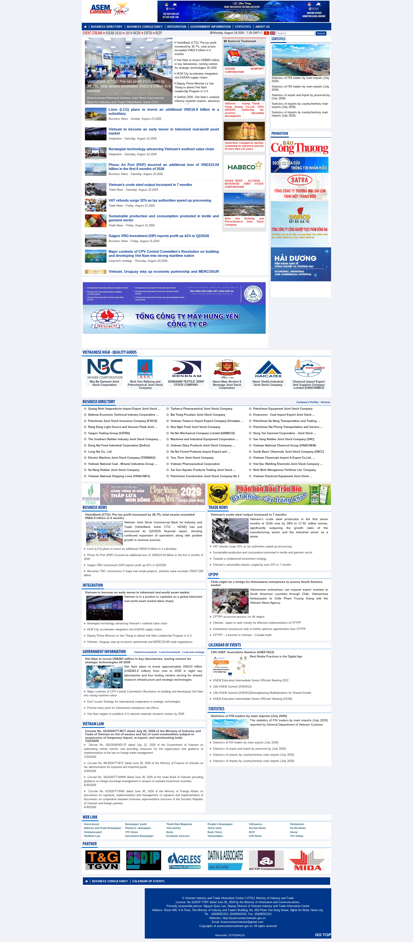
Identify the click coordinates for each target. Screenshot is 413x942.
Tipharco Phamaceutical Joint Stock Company (201, 408)
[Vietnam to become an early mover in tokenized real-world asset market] (95, 133)
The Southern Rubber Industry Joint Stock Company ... (125, 439)
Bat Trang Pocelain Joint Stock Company (198, 414)
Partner (90, 844)
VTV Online (296, 836)
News (169, 832)
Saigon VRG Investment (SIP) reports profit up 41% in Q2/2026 (159, 236)
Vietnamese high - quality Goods (110, 352)
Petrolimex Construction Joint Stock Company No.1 (205, 476)
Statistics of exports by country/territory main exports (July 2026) (253, 754)
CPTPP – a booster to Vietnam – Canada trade (242, 635)
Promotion (279, 134)
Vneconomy (173, 828)
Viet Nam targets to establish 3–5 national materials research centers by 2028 (135, 713)
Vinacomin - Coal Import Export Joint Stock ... (284, 414)
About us (262, 26)
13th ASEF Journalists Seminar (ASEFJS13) (242, 652)
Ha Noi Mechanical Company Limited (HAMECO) (203, 433)
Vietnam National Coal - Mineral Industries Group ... (122, 464)
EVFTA (148, 33)
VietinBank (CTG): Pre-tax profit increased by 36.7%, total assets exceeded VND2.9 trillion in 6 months (129, 86)
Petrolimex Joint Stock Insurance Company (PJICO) (122, 421)
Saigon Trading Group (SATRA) (109, 433)
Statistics (243, 26)
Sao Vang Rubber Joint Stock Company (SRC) (283, 439)
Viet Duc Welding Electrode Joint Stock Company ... (288, 464)
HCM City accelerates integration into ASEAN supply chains (124, 629)
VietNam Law (92, 836)
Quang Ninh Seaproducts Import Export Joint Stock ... (124, 408)
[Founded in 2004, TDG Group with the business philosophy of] (244, 89)
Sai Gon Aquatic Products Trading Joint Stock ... (203, 470)
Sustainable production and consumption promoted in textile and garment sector (262, 552)
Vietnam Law (93, 724)
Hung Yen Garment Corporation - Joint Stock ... (284, 433)
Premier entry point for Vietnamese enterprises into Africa (123, 707)
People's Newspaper (220, 824)
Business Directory (107, 26)
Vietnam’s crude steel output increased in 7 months (150, 185)
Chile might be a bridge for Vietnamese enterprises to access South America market (266, 583)
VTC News (131, 832)
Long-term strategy (193, 652)
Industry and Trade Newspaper (102, 828)
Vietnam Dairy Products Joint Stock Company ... (203, 445)
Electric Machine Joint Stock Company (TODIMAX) (121, 457)
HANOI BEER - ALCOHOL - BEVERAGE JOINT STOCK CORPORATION (244, 183)
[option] (104, 373)
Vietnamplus (215, 836)
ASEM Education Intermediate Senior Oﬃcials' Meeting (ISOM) (252, 698)
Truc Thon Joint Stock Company (192, 457)
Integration (176, 26)
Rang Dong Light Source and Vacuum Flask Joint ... (122, 427)
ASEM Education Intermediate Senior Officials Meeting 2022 (250, 680)
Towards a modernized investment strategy (240, 558)
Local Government (169, 652)
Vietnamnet (297, 824)
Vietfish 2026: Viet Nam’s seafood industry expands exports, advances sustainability (197, 100)
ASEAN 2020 (114, 33)
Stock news (215, 828)
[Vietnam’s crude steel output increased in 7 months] (95, 189)
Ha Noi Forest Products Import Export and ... (200, 451)
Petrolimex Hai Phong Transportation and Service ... (288, 427)
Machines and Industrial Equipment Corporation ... (204, 439)
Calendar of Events (224, 645)
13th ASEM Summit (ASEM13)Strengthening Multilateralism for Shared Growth (262, 692)
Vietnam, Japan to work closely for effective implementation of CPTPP (257, 622)
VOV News (255, 836)
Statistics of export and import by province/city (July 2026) (249, 748)
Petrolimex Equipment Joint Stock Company (283, 408)
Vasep (293, 832)
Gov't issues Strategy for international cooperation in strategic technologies (133, 701)
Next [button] (328, 376)
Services (325, 402)
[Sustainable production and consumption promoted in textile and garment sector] (95, 220)
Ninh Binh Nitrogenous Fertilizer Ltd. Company (284, 470)
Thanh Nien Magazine (179, 824)
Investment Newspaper (139, 836)
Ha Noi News (298, 828)
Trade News (218, 507)
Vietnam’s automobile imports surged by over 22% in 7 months (252, 564)
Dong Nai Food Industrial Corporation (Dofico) (119, 445)
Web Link (90, 817)
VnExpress (255, 824)
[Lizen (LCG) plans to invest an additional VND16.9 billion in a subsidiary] (95, 113)
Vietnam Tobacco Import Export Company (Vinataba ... (207, 421)
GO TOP (323, 935)
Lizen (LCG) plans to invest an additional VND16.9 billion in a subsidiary (132, 548)
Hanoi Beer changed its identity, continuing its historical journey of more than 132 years (244, 146)
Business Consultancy (145, 26)
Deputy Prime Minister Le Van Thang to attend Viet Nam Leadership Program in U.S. (194, 87)
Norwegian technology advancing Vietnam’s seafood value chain (161, 149)
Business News (95, 507)
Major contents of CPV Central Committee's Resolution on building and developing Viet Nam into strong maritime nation (164, 253)
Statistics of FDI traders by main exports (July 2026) (245, 742)
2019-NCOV (132, 33)
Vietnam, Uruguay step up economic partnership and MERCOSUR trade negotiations (140, 641)
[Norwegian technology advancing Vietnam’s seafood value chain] (95, 153)
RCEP (159, 33)
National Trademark (241, 41)
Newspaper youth (136, 824)
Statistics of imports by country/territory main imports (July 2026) (253, 761)
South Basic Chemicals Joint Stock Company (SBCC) (288, 451)
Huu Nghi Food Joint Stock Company (195, 427)
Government (91, 824)
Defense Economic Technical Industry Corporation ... (123, 414)
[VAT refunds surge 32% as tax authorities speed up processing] (95, 204)
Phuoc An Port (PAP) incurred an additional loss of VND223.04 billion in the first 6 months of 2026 (164, 167)
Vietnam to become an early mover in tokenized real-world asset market (137, 592)
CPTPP (213, 575)
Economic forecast (178, 836)
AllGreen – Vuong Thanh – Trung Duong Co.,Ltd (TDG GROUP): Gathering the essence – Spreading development (244, 110)
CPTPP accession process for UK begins (239, 616)
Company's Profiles (307, 402)
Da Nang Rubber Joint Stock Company (113, 470)
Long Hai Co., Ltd (100, 451)
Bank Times (215, 832)
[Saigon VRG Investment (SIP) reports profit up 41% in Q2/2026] (95, 240)
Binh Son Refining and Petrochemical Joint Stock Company (244, 221)
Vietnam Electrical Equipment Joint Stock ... (282, 476)
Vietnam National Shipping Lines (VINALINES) (119, 476)
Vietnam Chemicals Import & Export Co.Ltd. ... (284, 457)
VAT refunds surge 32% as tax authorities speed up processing (160, 200)
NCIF (252, 832)
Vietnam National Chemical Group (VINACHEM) (284, 445)
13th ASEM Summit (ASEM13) (232, 686)
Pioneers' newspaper (138, 828)
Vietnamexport (93, 832)
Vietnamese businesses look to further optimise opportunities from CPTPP (259, 629)
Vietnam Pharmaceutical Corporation (195, 464)
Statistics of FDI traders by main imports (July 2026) (249, 716)
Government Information (210, 26)
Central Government (145, 652)
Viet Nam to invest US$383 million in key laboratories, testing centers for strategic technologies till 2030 (197, 63)
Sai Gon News (257, 828)
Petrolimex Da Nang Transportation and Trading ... (286, 421)
